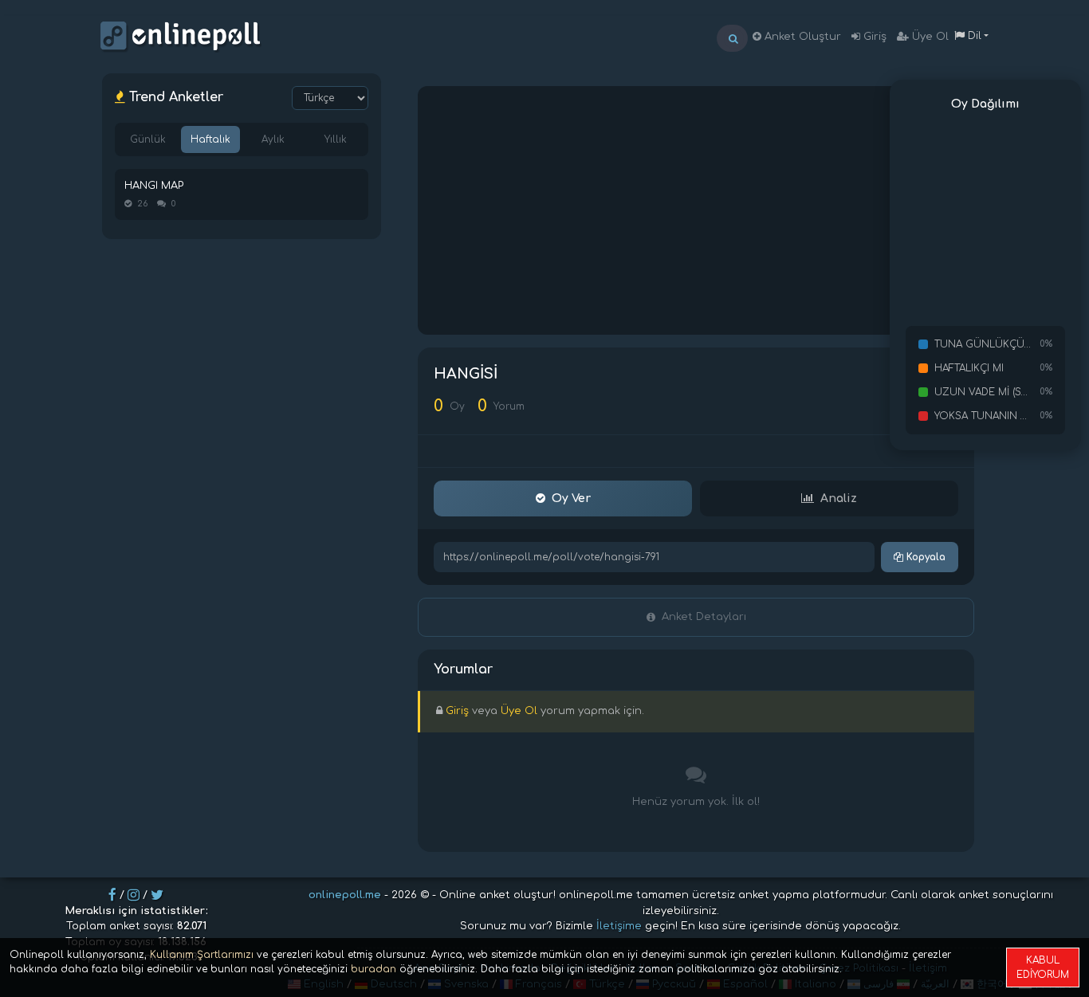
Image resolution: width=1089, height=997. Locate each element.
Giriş (873, 36)
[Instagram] (134, 895)
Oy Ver (571, 498)
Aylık (273, 139)
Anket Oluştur (801, 36)
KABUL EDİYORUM (1042, 967)
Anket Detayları (704, 616)
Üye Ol (929, 36)
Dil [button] (973, 35)
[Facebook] (112, 895)
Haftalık (210, 139)
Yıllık (335, 139)
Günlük (148, 139)
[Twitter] (157, 895)
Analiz (838, 498)
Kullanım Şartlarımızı (202, 954)
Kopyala (924, 557)
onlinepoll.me (345, 895)
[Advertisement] (695, 210)
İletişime (619, 926)
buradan (373, 969)
